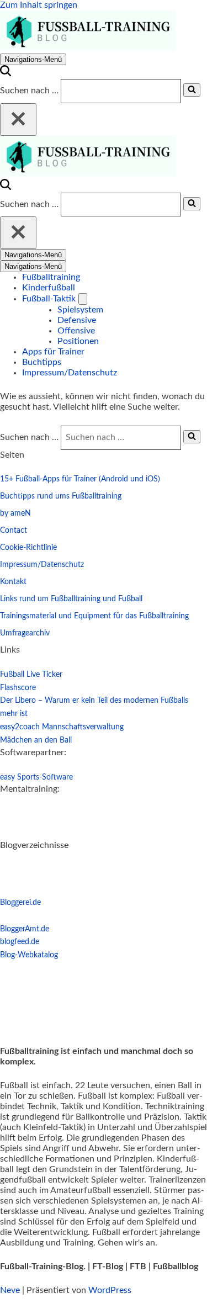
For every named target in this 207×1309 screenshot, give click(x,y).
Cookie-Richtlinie (28, 548)
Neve (10, 1290)
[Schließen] (18, 119)
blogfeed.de (19, 942)
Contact (13, 530)
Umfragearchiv (25, 633)
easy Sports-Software (36, 777)
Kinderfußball (48, 287)
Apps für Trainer (53, 351)
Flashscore (18, 688)
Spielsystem (80, 309)
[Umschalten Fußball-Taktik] (82, 299)
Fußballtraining (51, 277)
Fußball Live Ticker (31, 675)
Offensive (76, 330)
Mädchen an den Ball (36, 740)
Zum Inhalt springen (38, 5)
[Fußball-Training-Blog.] (88, 48)
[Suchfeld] (5, 73)
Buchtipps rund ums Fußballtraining (60, 496)
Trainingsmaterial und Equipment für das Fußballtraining (94, 616)
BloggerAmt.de (24, 929)
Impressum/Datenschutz (69, 372)
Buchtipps (41, 362)
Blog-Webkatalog (29, 955)
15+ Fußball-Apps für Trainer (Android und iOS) (80, 479)
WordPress (109, 1290)
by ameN (15, 513)
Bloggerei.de (20, 903)
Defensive (76, 320)
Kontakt (13, 582)
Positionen (78, 341)
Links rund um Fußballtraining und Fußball (71, 599)
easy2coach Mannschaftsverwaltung (62, 727)
